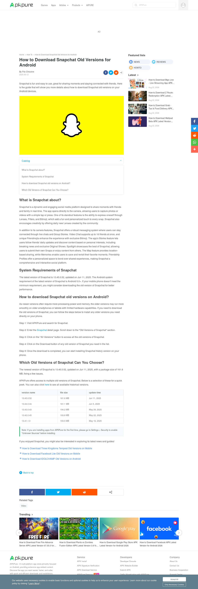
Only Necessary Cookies (174, 584)
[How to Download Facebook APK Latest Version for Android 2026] (159, 529)
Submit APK (125, 570)
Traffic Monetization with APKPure (134, 574)
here (47, 384)
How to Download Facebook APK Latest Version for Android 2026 (158, 544)
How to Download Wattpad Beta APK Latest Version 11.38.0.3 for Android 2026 (161, 120)
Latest (132, 75)
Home (21, 55)
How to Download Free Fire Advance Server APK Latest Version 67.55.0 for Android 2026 (36, 544)
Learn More (34, 583)
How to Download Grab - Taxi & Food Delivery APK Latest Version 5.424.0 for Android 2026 (160, 107)
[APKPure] (21, 5)
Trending (24, 514)
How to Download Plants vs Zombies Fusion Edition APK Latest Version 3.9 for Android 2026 (78, 544)
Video (23, 505)
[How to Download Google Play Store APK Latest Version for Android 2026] (119, 529)
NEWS (137, 61)
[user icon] (183, 5)
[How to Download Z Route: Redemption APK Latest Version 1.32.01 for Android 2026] (137, 96)
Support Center (176, 574)
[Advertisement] (99, 31)
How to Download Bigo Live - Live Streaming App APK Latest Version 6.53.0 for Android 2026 (161, 81)
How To (29, 55)
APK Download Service (87, 570)
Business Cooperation (179, 570)
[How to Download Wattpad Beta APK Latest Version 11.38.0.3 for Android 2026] (137, 121)
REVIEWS (161, 61)
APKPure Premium (85, 574)
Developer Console (128, 561)
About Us (174, 561)
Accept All (174, 579)
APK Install (82, 561)
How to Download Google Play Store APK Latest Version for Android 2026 (118, 544)
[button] (19, 533)
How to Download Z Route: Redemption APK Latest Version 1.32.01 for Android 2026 (161, 94)
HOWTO (137, 67)
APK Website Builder (129, 565)
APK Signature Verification (88, 565)
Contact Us (174, 565)
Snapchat (42, 330)
